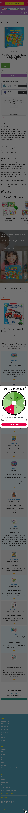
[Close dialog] (26, 387)
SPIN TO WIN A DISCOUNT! (14, 424)
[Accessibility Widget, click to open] (25, 811)
